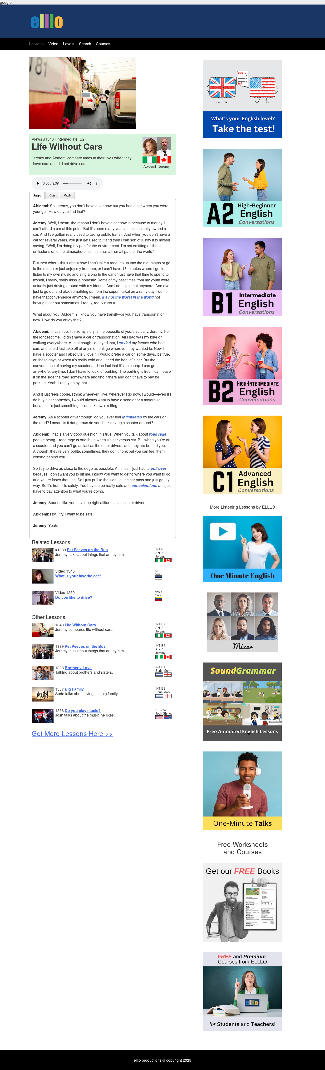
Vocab (67, 195)
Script (37, 195)
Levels (69, 43)
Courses (103, 43)
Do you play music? (83, 710)
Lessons (36, 43)
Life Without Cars (80, 625)
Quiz (52, 195)
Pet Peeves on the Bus (87, 549)
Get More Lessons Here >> (72, 733)
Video (53, 43)
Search (85, 43)
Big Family (74, 689)
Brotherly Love (78, 667)
